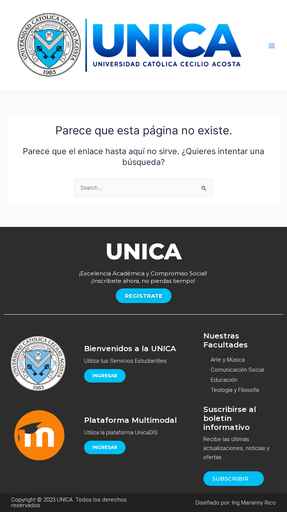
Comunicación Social (237, 369)
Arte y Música (228, 359)
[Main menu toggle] (272, 46)
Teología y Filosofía (235, 390)
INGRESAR (104, 375)
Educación (224, 380)
